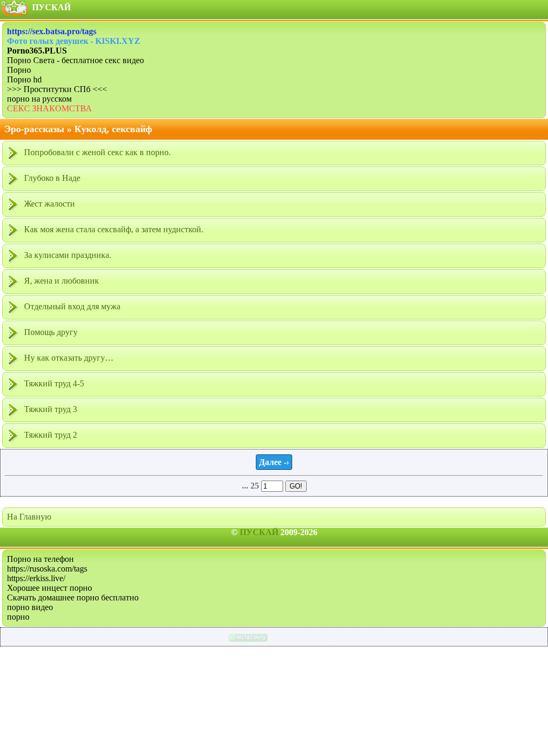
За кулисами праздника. (66, 255)
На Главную (29, 516)
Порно (19, 69)
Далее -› (274, 462)
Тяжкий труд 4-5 (53, 383)
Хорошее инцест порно (49, 587)
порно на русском (39, 98)
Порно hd (24, 79)
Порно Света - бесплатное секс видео (75, 60)
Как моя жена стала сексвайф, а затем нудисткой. (112, 229)
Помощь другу (50, 332)
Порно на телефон (40, 559)
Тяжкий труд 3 (49, 409)
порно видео (30, 607)
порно (18, 616)
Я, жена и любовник (60, 280)
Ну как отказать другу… (67, 357)
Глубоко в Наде (51, 177)
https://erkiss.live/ (36, 578)
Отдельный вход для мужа (71, 306)
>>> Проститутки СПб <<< (57, 89)
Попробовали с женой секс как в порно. (96, 152)
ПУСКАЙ (259, 532)
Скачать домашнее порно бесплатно (73, 597)
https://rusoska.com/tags (47, 568)
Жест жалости (48, 203)
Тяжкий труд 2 (49, 434)
